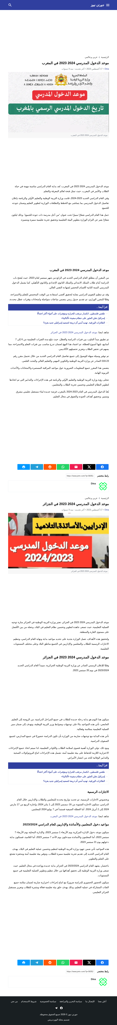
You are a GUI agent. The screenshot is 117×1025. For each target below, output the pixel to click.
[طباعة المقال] (23, 467)
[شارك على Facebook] (102, 467)
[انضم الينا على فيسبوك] (61, 1008)
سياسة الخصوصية (48, 1001)
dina (107, 69)
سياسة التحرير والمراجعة (71, 1001)
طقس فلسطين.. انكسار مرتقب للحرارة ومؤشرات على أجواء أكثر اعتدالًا (71, 313)
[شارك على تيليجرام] (36, 467)
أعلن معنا (102, 1001)
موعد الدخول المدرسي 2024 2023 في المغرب (73, 816)
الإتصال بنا (90, 1001)
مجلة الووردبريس (55, 1019)
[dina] (103, 486)
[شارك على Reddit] (50, 467)
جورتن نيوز (97, 5)
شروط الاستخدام (29, 1001)
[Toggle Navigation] (107, 5)
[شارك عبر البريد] (76, 467)
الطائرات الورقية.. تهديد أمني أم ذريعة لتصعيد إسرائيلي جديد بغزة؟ (74, 322)
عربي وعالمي (91, 57)
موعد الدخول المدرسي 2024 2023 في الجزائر (74, 332)
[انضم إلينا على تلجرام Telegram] (56, 1008)
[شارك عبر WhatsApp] (63, 467)
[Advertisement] (58, 32)
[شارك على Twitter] (89, 467)
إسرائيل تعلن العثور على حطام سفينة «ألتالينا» (83, 318)
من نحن (14, 1001)
